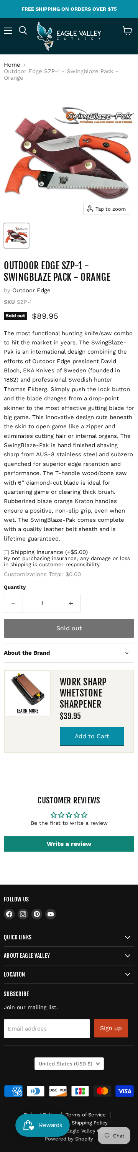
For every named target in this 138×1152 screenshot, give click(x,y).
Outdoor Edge (31, 290)
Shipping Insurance (49, 552)
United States (65, 1064)
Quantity (15, 587)
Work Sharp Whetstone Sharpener (83, 693)
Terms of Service (86, 1115)
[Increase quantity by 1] (71, 603)
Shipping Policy (90, 1123)
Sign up (111, 1028)
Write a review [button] (69, 843)
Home (12, 65)
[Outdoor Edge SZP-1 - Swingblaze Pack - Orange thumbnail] (16, 235)
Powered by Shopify (69, 1139)
